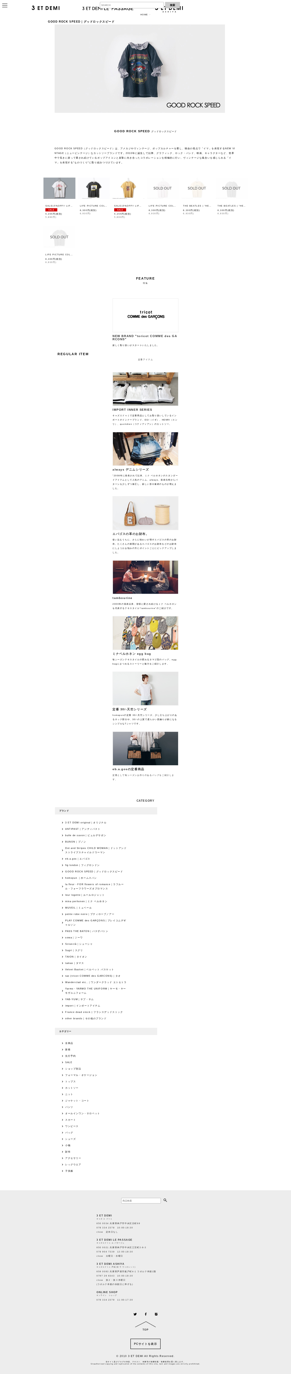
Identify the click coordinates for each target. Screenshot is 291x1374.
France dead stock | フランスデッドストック (94, 1012)
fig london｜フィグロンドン (82, 865)
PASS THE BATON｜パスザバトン (86, 931)
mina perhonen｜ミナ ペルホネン (86, 901)
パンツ (69, 1107)
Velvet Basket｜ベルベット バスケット (89, 969)
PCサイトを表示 (145, 1343)
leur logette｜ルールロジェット (85, 895)
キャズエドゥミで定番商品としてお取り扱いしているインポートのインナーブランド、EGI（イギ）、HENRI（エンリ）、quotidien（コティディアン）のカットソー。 (144, 416)
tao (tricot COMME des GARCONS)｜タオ (93, 976)
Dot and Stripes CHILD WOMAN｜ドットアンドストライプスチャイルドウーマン (96, 850)
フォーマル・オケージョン (81, 1075)
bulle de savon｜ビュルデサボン (85, 835)
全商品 (69, 1043)
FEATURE (145, 278)
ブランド (64, 811)
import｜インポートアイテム (83, 1005)
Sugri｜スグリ (74, 950)
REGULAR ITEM (73, 354)
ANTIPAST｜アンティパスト (83, 829)
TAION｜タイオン (76, 956)
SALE (68, 1062)
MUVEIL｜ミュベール (78, 907)
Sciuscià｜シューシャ (79, 944)
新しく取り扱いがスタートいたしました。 (144, 340)
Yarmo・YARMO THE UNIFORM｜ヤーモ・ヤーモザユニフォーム (95, 990)
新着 (68, 1049)
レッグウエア (73, 1164)
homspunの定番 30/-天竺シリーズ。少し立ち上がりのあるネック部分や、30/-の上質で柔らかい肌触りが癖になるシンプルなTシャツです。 (144, 716)
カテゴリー (65, 1031)
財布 (68, 1151)
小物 (68, 1145)
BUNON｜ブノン (75, 841)
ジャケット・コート (77, 1100)
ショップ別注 (73, 1068)
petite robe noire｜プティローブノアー (89, 914)
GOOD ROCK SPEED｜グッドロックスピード (94, 871)
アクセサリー (73, 1158)
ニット (69, 1094)
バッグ (69, 1132)
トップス (70, 1081)
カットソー (72, 1088)
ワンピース (72, 1126)
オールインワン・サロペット (82, 1113)
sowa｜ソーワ (74, 937)
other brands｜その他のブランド (86, 1018)
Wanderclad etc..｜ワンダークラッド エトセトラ (96, 982)
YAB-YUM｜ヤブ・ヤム (79, 999)
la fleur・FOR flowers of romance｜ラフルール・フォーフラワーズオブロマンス (94, 886)
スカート (70, 1119)
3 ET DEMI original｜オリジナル (86, 822)
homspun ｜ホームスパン (81, 878)
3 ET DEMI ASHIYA (111, 1263)
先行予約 (70, 1056)
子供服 (69, 1171)
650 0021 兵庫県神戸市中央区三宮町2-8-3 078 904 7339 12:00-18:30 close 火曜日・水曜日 (121, 1251)
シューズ (70, 1139)
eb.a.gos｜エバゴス (77, 858)
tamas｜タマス (74, 963)
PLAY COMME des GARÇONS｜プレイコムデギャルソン (95, 922)
